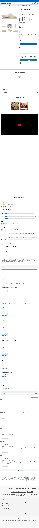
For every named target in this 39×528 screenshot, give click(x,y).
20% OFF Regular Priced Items (15, 0)
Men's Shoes (16, 504)
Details (29, 5)
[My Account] (33, 3)
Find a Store (5, 503)
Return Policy (24, 506)
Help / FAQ (24, 502)
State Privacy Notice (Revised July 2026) (17, 520)
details (27, 0)
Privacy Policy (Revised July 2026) (6, 520)
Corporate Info (32, 506)
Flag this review (4, 292)
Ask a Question (5, 388)
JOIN (29, 60)
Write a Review (10, 204)
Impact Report (32, 507)
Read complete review (5, 251)
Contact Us (24, 511)
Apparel (15, 509)
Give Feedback (24, 513)
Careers (31, 504)
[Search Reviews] (36, 269)
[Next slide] (18, 15)
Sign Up (29, 491)
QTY (20, 40)
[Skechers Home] (6, 3)
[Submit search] (36, 393)
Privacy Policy (28, 494)
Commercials (32, 509)
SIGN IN (28, 63)
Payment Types (25, 507)
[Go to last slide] (1, 15)
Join (3, 499)
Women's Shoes (17, 502)
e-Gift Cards (16, 507)
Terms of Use (33, 494)
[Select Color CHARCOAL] (21, 22)
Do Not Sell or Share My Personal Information (30, 520)
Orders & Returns (25, 504)
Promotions (16, 511)
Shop (27, 5)
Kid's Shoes (16, 506)
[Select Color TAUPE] (24, 19)
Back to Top (19, 381)
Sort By (29, 396)
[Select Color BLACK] (24, 22)
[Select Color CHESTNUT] (34, 19)
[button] (4, 26)
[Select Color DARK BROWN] (31, 19)
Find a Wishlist (24, 509)
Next (20, 383)
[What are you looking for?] (31, 2)
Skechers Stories (33, 502)
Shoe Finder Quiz (6, 505)
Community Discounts (32, 512)
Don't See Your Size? (28, 30)
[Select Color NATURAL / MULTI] (28, 19)
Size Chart (23, 30)
